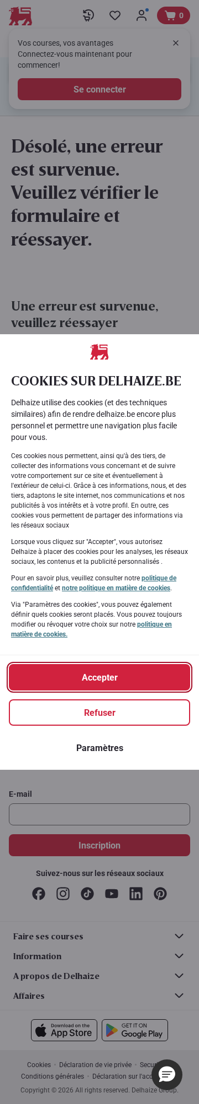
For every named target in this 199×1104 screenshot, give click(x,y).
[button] (166, 1074)
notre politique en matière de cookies (116, 588)
